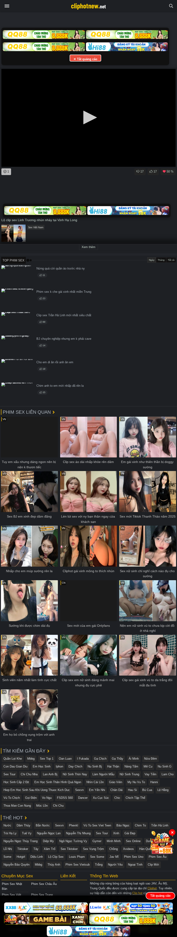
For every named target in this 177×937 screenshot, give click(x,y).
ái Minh (134, 758)
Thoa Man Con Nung (17, 805)
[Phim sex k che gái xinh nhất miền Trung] (17, 299)
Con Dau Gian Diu (15, 766)
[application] (88, 118)
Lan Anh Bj (50, 774)
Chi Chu (58, 805)
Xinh (116, 833)
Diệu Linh (36, 856)
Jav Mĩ (114, 856)
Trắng (99, 864)
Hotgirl (21, 856)
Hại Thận (113, 766)
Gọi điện (31, 797)
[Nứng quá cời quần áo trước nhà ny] (17, 276)
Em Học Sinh (41, 766)
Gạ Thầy (117, 758)
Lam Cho (168, 774)
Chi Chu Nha (29, 774)
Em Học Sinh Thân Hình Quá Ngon (57, 782)
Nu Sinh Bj (95, 766)
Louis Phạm (77, 856)
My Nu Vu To (136, 782)
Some (7, 856)
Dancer (83, 797)
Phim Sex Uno (133, 856)
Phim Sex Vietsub (77, 864)
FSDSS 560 (65, 797)
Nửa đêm (150, 758)
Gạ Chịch (100, 758)
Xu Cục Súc (101, 797)
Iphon (59, 766)
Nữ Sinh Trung (129, 774)
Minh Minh (114, 841)
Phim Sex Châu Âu (44, 884)
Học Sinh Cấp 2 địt (16, 782)
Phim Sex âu (157, 856)
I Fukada (83, 758)
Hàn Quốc (146, 849)
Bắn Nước (43, 825)
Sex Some (97, 856)
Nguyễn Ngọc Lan (49, 833)
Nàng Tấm (131, 766)
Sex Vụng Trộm (93, 849)
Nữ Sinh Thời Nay (75, 774)
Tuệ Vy (27, 833)
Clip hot (137, 893)
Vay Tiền (150, 774)
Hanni (154, 782)
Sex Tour (9, 774)
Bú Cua (147, 790)
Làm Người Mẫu (103, 774)
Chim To (140, 825)
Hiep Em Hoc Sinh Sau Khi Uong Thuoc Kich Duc (36, 790)
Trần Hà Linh (159, 825)
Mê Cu (148, 766)
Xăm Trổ (49, 849)
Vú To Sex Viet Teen (97, 825)
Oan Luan (65, 758)
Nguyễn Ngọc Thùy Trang (20, 841)
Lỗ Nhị (7, 849)
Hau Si (132, 790)
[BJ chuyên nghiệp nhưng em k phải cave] (17, 346)
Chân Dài (116, 790)
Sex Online (133, 841)
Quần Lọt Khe (12, 758)
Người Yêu (115, 864)
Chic (117, 797)
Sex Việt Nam (35, 227)
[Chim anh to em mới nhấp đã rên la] (17, 393)
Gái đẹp (129, 833)
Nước (7, 825)
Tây (35, 849)
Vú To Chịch (11, 797)
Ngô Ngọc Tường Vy (73, 841)
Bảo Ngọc (123, 825)
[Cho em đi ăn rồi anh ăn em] (17, 370)
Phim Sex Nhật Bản (12, 886)
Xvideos (128, 849)
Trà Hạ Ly (10, 833)
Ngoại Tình (135, 864)
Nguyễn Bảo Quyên (16, 864)
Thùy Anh (53, 864)
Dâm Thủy (23, 825)
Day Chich (75, 766)
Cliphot (152, 888)
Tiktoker (22, 849)
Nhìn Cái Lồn (95, 782)
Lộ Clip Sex (56, 856)
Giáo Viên (115, 782)
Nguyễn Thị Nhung (78, 833)
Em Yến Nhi (97, 790)
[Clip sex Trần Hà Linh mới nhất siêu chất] (17, 323)
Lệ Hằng (162, 790)
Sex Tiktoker (69, 849)
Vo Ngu (47, 797)
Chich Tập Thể (135, 797)
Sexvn (79, 790)
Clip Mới (153, 864)
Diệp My (48, 841)
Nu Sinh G (164, 766)
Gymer (96, 841)
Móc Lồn (42, 805)
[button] (88, 117)
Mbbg (31, 758)
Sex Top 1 (46, 758)
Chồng (113, 849)
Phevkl (73, 825)
